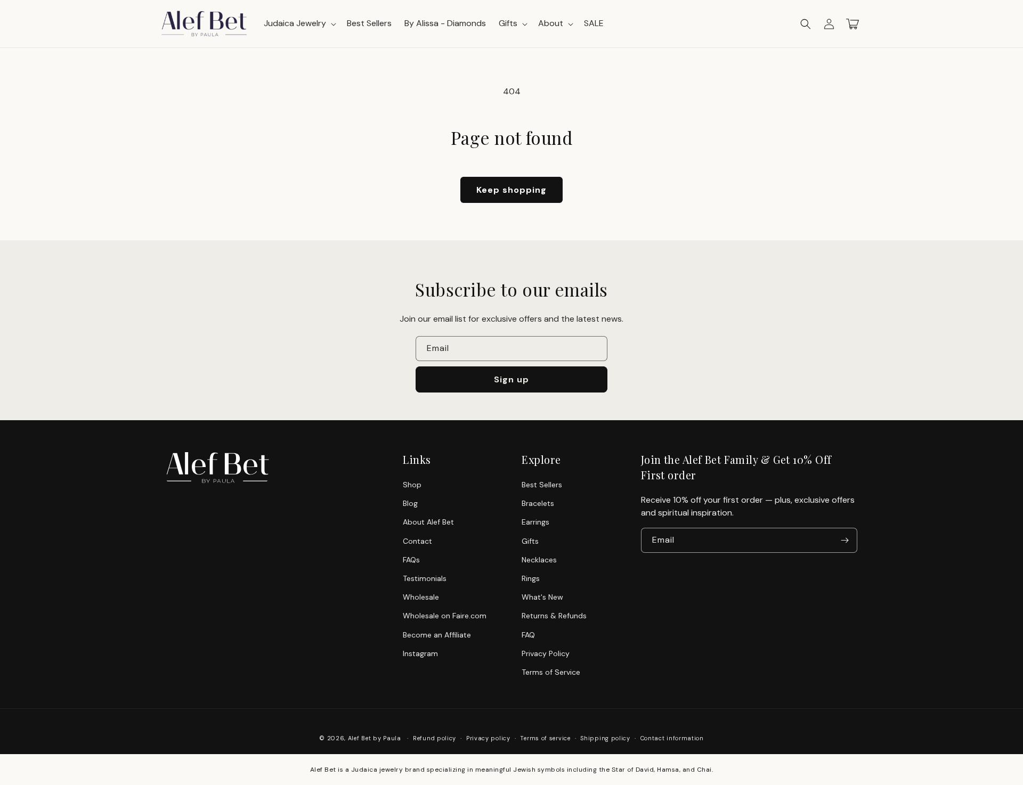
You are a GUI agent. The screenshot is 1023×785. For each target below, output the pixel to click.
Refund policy (434, 738)
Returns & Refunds (554, 615)
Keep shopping (511, 189)
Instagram (420, 653)
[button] (805, 24)
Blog (410, 503)
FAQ (528, 635)
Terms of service (545, 738)
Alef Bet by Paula (374, 738)
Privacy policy (488, 738)
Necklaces (539, 560)
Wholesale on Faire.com (444, 615)
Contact (417, 541)
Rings (531, 578)
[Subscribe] (845, 540)
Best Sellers (542, 484)
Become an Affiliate (437, 635)
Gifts (530, 541)
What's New (542, 597)
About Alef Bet (428, 522)
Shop (412, 484)
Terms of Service (551, 672)
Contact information (672, 738)
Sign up (511, 379)
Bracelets (538, 503)
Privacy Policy (546, 653)
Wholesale (421, 597)
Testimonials (424, 578)
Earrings (535, 522)
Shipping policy (605, 738)
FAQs (411, 560)
